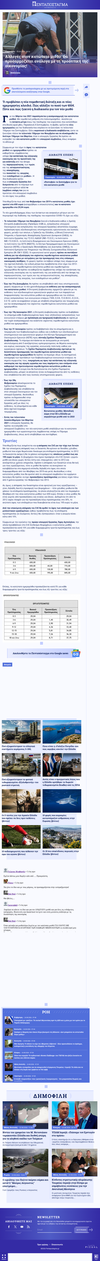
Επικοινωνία (57, 1244)
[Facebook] (9, 1226)
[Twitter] (15, 1226)
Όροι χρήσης (42, 1244)
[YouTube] (22, 1226)
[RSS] (28, 1226)
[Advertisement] (41, 695)
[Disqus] (41, 899)
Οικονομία (10, 51)
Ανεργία (7, 664)
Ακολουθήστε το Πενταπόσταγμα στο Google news (40, 653)
